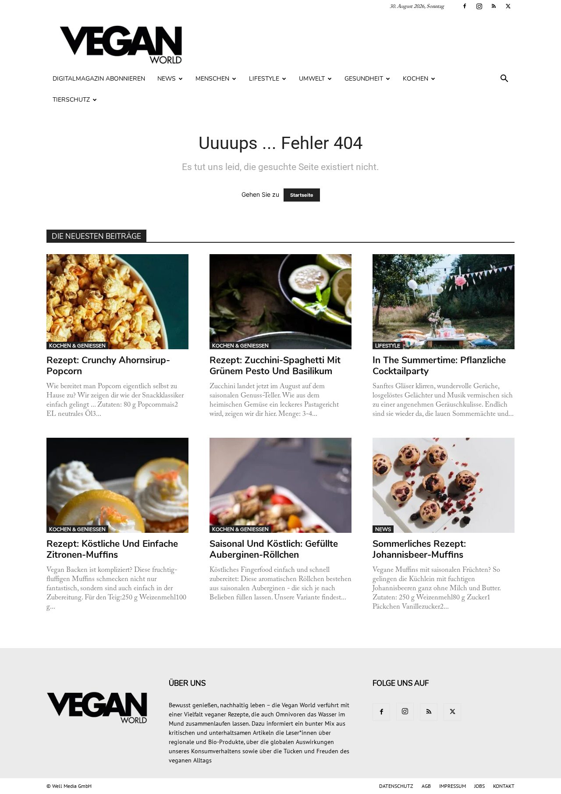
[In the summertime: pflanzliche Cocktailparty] (444, 301)
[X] (508, 6)
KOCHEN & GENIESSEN (77, 345)
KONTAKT (504, 786)
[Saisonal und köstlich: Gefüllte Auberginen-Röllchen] (280, 485)
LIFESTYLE (264, 78)
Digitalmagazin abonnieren (99, 78)
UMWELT (312, 78)
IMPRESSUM (452, 786)
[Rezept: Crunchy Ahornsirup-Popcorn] (117, 301)
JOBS (479, 786)
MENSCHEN (212, 78)
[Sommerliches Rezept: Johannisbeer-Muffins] (444, 485)
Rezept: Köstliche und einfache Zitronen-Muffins (112, 549)
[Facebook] (464, 6)
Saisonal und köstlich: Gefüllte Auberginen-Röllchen (273, 549)
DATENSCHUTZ (396, 786)
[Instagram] (479, 6)
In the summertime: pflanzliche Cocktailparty (439, 365)
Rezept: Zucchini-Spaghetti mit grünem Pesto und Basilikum (275, 365)
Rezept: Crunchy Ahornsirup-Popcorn (108, 365)
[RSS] (493, 6)
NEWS (166, 78)
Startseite (301, 195)
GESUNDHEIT (363, 78)
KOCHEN (415, 78)
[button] (504, 79)
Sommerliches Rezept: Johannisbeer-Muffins (419, 549)
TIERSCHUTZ (71, 100)
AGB (426, 786)
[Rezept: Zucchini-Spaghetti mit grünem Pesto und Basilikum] (280, 301)
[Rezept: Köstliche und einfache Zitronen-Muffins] (117, 485)
